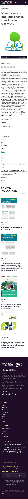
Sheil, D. (3, 151)
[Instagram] (11, 67)
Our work (4, 409)
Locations (4, 414)
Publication (5, 8)
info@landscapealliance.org (9, 462)
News (3, 416)
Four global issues (6, 428)
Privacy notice (6, 493)
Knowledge (5, 412)
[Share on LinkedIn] (8, 67)
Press (3, 421)
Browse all (24, 193)
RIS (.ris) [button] (4, 122)
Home (3, 405)
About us (4, 407)
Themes (4, 431)
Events (4, 419)
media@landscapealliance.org (9, 468)
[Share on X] (5, 67)
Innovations (5, 436)
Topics (3, 433)
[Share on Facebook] (2, 67)
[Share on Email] (14, 67)
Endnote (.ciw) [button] (6, 126)
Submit (21, 475)
